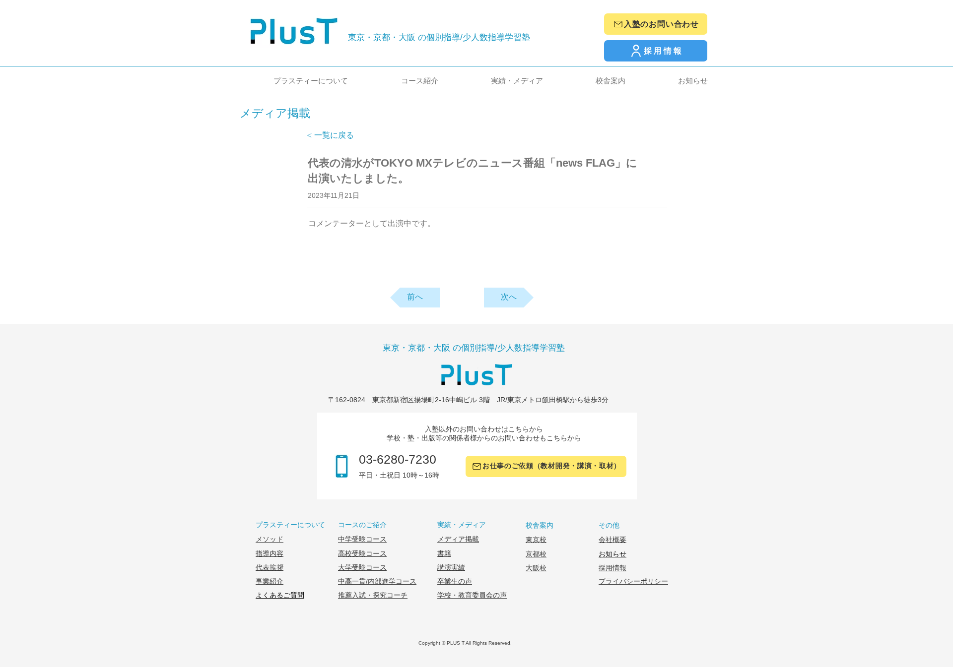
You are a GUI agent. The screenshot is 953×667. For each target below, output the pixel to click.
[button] (291, 80)
